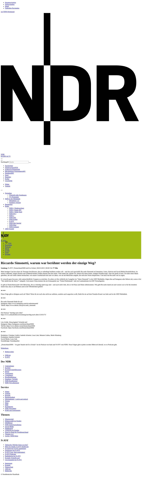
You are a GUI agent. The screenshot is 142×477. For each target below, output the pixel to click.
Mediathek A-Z (14, 201)
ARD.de (8, 469)
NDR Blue (12, 225)
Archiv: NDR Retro (11, 436)
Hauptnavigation (10, 2)
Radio (7, 206)
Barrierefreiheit (10, 397)
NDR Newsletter (10, 408)
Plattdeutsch (9, 428)
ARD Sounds (9, 229)
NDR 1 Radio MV (15, 210)
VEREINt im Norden (12, 430)
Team (7, 252)
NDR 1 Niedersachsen (16, 208)
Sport (7, 175)
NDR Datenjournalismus (13, 425)
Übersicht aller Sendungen (18, 195)
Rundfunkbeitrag (10, 377)
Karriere (7, 368)
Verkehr (7, 393)
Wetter (7, 392)
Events (7, 251)
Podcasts (8, 247)
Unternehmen (9, 366)
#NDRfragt (8, 423)
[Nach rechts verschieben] (1, 238)
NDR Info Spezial (15, 223)
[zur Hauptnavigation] (1, 158)
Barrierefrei (8, 204)
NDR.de (8, 355)
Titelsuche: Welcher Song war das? (16, 445)
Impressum (8, 463)
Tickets (7, 401)
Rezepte (7, 395)
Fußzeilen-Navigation (12, 8)
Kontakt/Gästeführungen (13, 370)
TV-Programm (14, 197)
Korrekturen (9, 407)
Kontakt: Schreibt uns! (12, 458)
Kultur (7, 179)
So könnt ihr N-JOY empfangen (15, 448)
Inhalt (7, 6)
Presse (7, 371)
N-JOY (11, 221)
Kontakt (7, 254)
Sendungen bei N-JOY (12, 450)
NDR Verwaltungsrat (12, 383)
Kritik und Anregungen (12, 410)
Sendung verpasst (15, 202)
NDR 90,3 (12, 214)
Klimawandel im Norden (13, 421)
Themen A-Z (9, 434)
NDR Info (12, 217)
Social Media (9, 426)
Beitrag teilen (9, 352)
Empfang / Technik (11, 379)
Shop (6, 403)
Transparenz (9, 373)
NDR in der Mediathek (12, 199)
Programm (8, 245)
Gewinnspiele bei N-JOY (13, 460)
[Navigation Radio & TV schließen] (1, 190)
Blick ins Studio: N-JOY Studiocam (16, 447)
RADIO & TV (6, 156)
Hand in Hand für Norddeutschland (16, 432)
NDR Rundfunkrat (11, 381)
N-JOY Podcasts (10, 454)
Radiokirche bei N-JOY (13, 456)
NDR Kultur (13, 219)
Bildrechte (8, 471)
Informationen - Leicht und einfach (16, 399)
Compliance (9, 375)
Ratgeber (8, 177)
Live (9, 243)
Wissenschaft (9, 419)
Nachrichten (9, 166)
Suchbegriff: (5, 162)
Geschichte (8, 181)
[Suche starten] (30, 162)
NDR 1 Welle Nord (15, 212)
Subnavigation (9, 4)
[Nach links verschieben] (1, 258)
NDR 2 (11, 216)
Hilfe (6, 405)
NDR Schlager (14, 227)
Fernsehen (8, 193)
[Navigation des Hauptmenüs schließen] (1, 160)
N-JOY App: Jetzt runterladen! (15, 452)
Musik (7, 249)
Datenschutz (9, 467)
